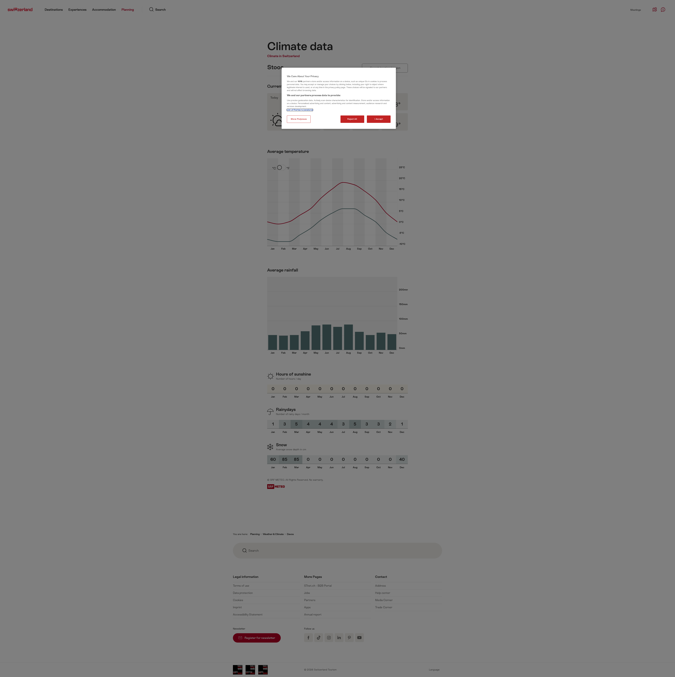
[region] (339, 98)
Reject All (352, 119)
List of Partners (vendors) (300, 110)
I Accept (379, 119)
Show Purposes (299, 119)
